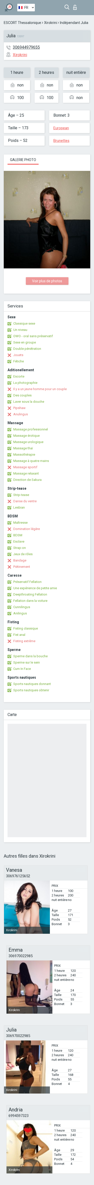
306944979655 (26, 47)
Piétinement (21, 567)
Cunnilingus (21, 607)
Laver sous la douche (28, 401)
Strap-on (19, 548)
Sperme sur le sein (26, 662)
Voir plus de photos (47, 281)
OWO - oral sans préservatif (33, 336)
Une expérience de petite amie (35, 588)
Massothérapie (24, 454)
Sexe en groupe (24, 342)
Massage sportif (25, 467)
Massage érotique (26, 436)
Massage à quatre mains (31, 461)
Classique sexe (24, 323)
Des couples (22, 395)
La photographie (25, 383)
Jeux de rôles (23, 554)
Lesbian (19, 507)
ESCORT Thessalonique (22, 23)
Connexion (76, 6)
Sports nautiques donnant (32, 684)
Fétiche (18, 361)
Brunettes (61, 140)
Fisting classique (25, 628)
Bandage (19, 560)
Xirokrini (50, 23)
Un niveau (20, 330)
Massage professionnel (30, 429)
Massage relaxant (26, 473)
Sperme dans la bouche (30, 656)
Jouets (18, 355)
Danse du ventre (25, 501)
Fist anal (19, 635)
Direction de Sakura (27, 480)
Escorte (18, 376)
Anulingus (20, 414)
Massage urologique (28, 442)
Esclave (18, 541)
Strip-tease (21, 495)
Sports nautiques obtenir (31, 690)
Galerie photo (23, 160)
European (61, 128)
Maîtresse (20, 522)
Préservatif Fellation (27, 582)
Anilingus (20, 613)
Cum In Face (22, 669)
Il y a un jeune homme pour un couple (40, 389)
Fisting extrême (24, 641)
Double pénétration (27, 349)
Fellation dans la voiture (30, 601)
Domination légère (26, 529)
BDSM (17, 535)
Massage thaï (23, 448)
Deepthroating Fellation (30, 594)
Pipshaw (19, 408)
